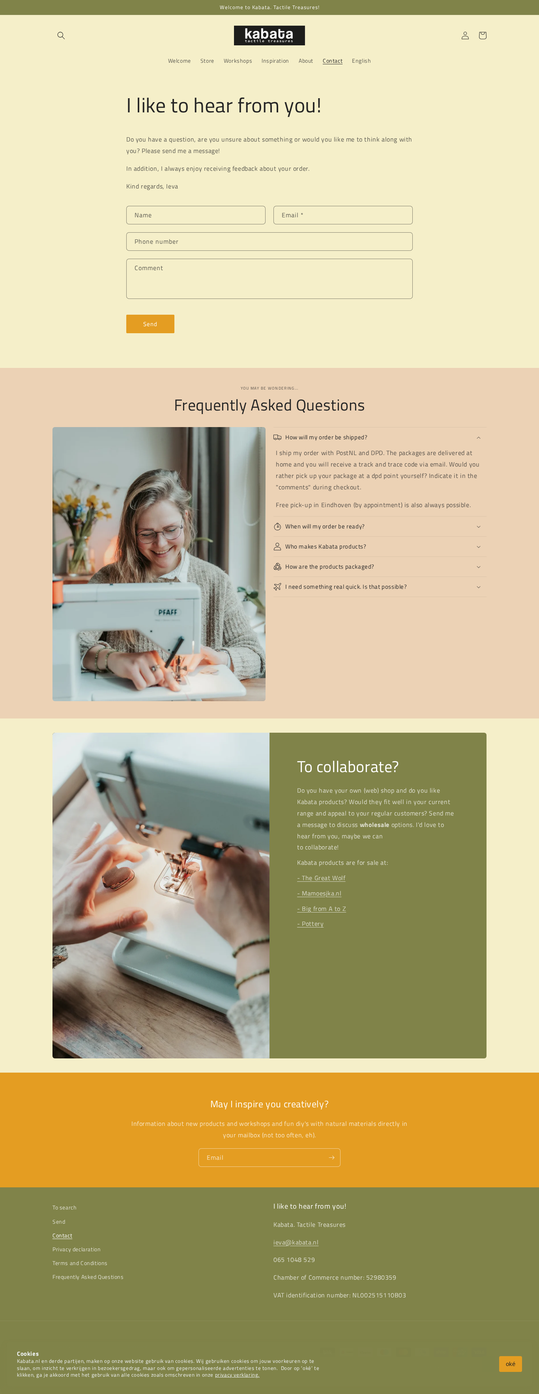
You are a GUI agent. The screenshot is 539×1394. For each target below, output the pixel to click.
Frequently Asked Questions (88, 1277)
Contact (62, 1235)
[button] (61, 35)
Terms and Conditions (80, 1263)
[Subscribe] (331, 1157)
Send (150, 323)
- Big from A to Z (321, 908)
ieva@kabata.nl (295, 1242)
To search (64, 1207)
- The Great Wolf (321, 878)
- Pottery (310, 923)
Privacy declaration (76, 1249)
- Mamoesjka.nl (319, 893)
